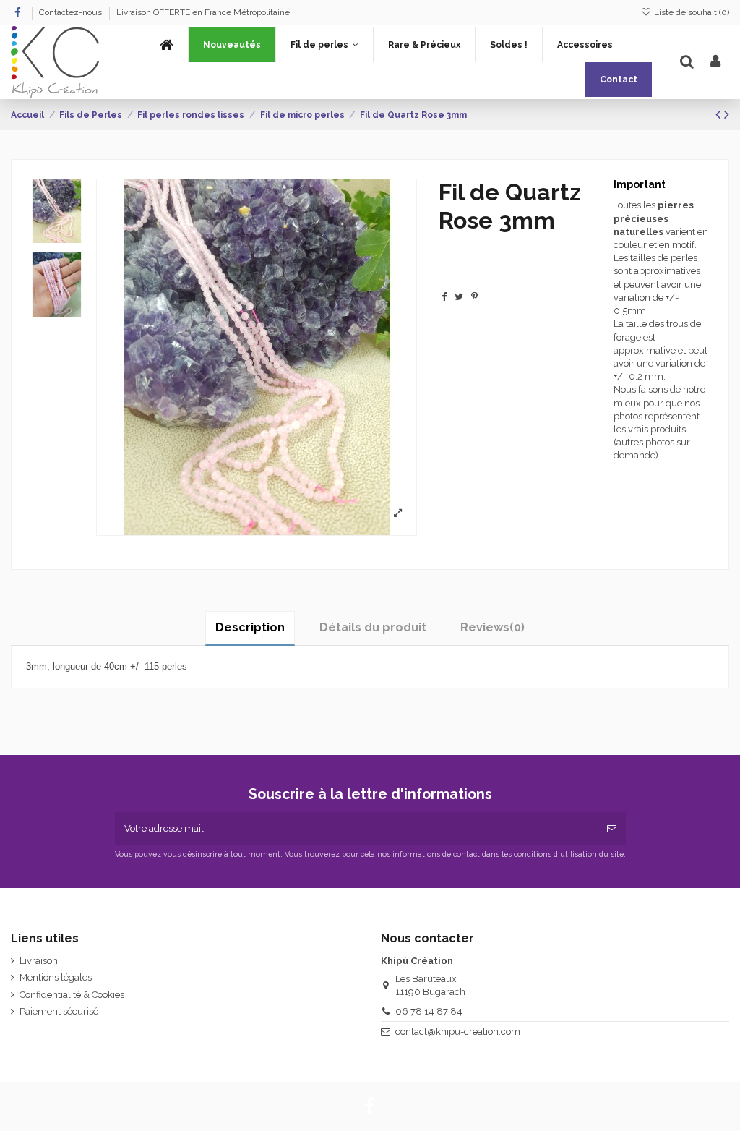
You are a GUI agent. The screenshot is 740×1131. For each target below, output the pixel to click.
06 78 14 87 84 (428, 1011)
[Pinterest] (474, 296)
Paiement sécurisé (59, 1011)
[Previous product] (719, 114)
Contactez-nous (71, 12)
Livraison (39, 960)
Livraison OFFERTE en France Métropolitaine (203, 12)
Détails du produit (372, 627)
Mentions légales (56, 977)
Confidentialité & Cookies (72, 994)
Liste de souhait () (690, 12)
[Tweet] (459, 296)
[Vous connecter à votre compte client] (715, 62)
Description (250, 627)
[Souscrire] (612, 828)
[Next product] (726, 114)
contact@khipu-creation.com (457, 1031)
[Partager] (444, 296)
